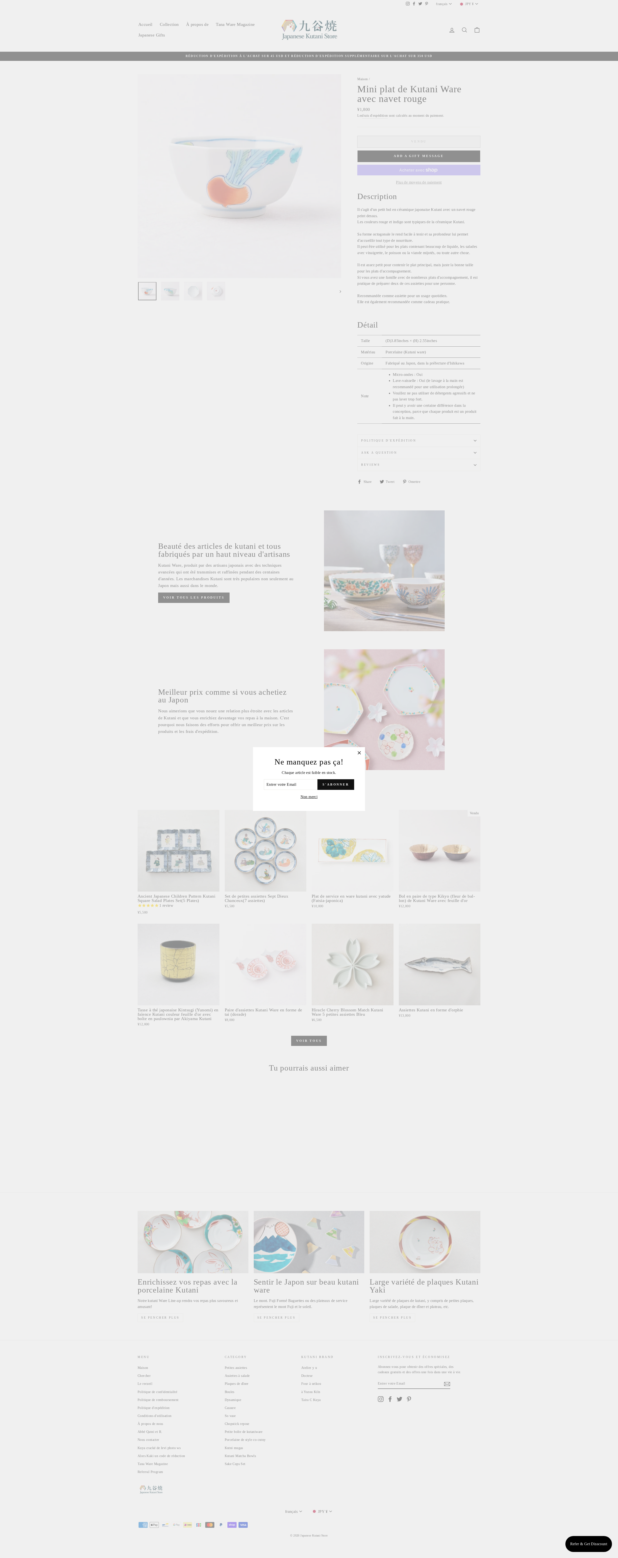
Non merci (309, 797)
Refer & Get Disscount (588, 1544)
